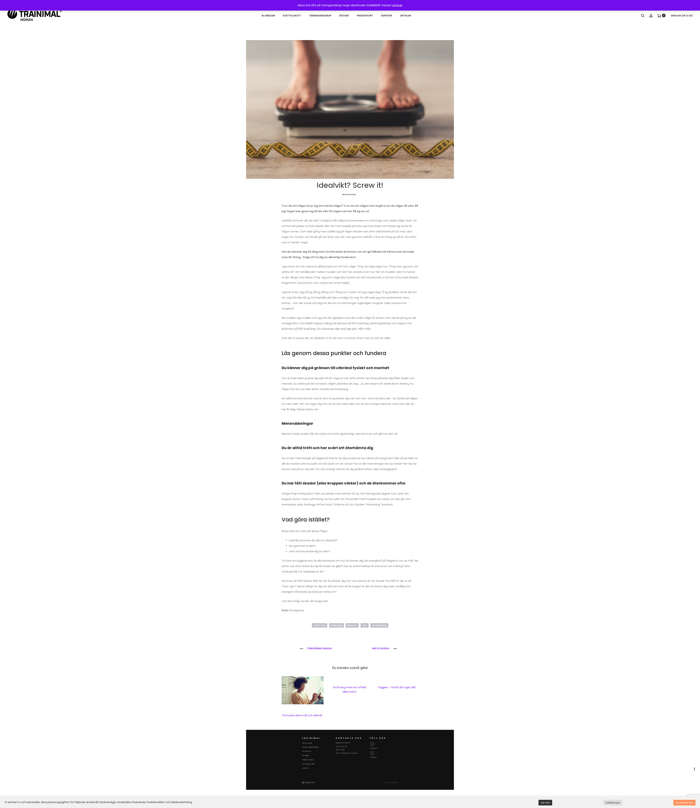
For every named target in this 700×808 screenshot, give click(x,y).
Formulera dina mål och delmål (302, 715)
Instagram (373, 748)
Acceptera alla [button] (684, 802)
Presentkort (365, 15)
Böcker (344, 15)
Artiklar (405, 15)
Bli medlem (268, 15)
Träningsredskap (320, 15)
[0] (659, 15)
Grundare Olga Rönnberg (310, 747)
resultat (352, 625)
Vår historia (306, 751)
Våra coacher (307, 743)
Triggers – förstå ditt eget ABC (397, 687)
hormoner (336, 625)
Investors (305, 768)
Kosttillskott (292, 15)
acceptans (319, 625)
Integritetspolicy (308, 760)
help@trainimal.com (343, 743)
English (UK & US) (682, 15)
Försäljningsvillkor (308, 764)
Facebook (373, 757)
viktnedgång (379, 625)
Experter (386, 15)
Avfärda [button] (397, 5)
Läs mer (545, 802)
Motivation (349, 194)
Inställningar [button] (613, 802)
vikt (364, 625)
